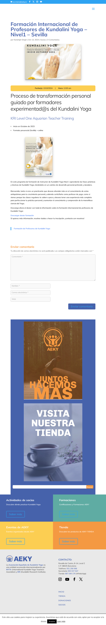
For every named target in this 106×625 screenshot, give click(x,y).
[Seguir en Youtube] (67, 579)
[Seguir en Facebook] (74, 579)
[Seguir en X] (81, 579)
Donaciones (64, 600)
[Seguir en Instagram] (60, 579)
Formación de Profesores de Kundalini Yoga (32, 228)
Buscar (90, 487)
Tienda (61, 596)
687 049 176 (70, 573)
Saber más (15, 514)
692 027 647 (73, 571)
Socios (43, 40)
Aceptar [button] (52, 621)
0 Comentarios (53, 40)
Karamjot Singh (20, 40)
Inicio (61, 592)
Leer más (61, 621)
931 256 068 (72, 568)
